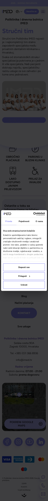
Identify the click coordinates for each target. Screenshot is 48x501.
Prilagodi (22, 276)
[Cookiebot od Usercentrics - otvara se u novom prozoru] (34, 214)
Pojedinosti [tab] (24, 221)
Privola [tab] (8, 221)
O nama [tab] (39, 221)
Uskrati (24, 285)
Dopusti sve (24, 267)
